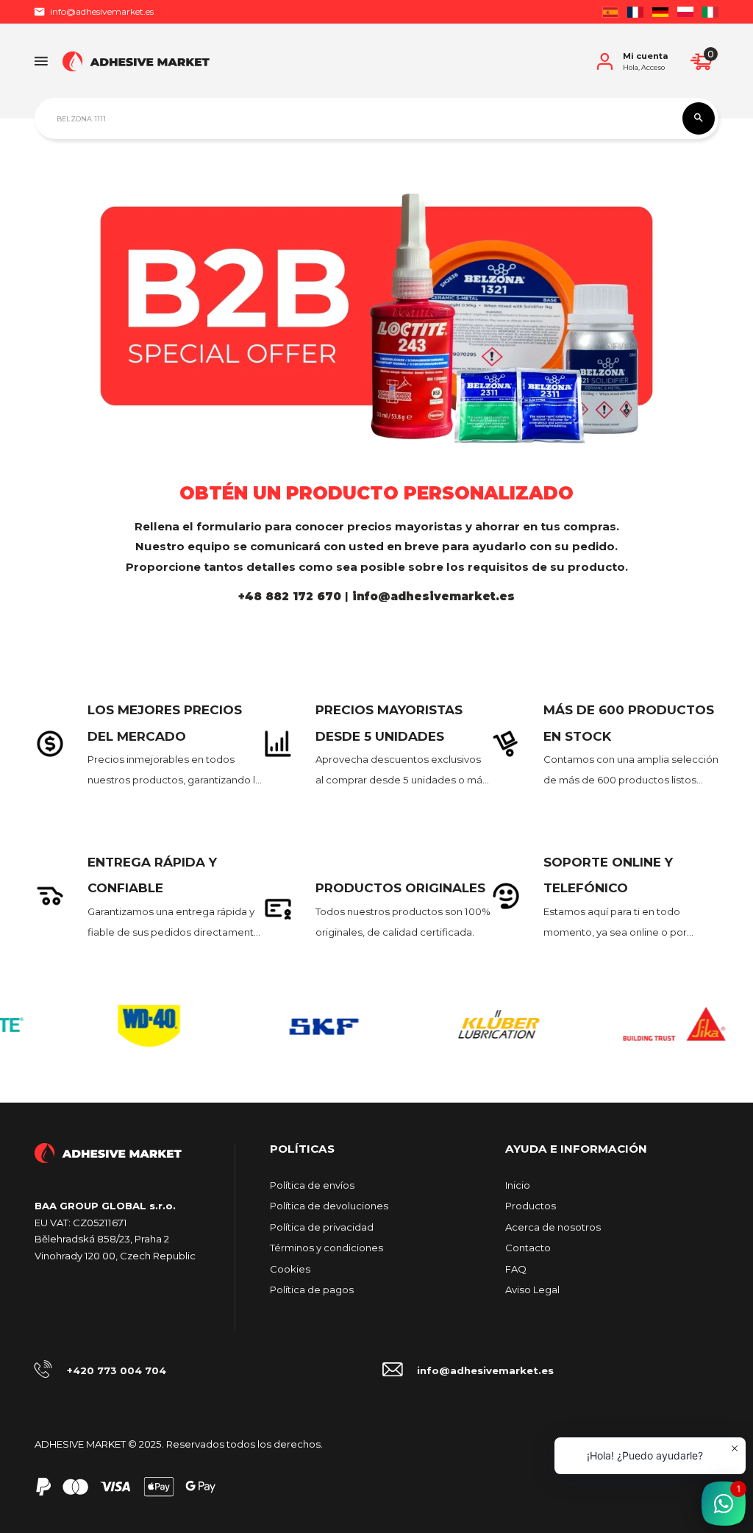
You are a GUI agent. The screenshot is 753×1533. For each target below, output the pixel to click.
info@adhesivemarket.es (102, 11)
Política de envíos (312, 1185)
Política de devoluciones (329, 1206)
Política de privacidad (322, 1227)
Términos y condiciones (326, 1247)
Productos (530, 1206)
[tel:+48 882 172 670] (350, 596)
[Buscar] (698, 118)
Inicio (517, 1185)
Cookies (290, 1269)
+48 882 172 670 (291, 596)
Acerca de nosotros (553, 1227)
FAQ (516, 1269)
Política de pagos (312, 1289)
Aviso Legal (532, 1289)
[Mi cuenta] (605, 61)
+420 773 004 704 (116, 1370)
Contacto (528, 1247)
